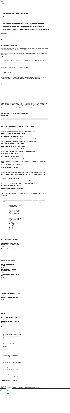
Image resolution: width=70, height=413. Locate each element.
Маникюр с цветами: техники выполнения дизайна (9, 307)
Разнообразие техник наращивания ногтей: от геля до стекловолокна (23, 23)
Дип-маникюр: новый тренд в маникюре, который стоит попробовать (23, 26)
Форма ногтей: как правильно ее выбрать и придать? (10, 322)
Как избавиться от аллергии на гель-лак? (9, 297)
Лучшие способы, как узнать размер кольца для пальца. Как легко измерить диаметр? (10, 284)
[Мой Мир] (6, 9)
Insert (7, 393)
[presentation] (4, 204)
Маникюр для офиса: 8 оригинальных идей (9, 170)
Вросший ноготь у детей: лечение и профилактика (8, 302)
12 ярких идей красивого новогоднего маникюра (11, 185)
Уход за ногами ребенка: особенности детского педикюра (12, 143)
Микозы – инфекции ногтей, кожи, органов (9, 160)
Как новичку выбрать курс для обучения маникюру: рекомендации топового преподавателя (9, 249)
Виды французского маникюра (7, 279)
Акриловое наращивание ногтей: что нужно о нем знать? (10, 275)
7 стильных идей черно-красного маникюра (10, 153)
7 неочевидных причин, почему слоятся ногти (10, 178)
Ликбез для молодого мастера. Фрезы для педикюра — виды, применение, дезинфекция (10, 244)
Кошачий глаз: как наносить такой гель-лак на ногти (10, 327)
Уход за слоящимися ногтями (11, 17)
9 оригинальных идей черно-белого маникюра (10, 164)
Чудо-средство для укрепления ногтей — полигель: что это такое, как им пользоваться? (18, 126)
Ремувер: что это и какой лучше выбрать (8, 344)
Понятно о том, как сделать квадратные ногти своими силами (13, 139)
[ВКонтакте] (0, 9)
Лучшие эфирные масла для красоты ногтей (10, 167)
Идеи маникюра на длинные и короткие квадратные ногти (12, 136)
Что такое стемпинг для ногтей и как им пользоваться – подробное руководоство (17, 149)
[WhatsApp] (5, 9)
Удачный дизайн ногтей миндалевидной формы (10, 293)
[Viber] (4, 9)
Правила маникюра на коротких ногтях (9, 235)
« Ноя (9, 221)
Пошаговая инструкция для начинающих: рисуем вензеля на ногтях (9, 270)
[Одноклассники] (1, 9)
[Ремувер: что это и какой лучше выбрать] (9, 343)
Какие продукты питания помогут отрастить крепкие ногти (12, 191)
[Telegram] (3, 9)
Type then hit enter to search (17, 388)
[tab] (4, 204)
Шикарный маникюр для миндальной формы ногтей (10, 255)
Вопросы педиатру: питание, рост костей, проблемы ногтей (13, 146)
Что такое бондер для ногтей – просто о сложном (8, 198)
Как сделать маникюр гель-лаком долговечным (17, 20)
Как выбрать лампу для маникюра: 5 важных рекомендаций (13, 133)
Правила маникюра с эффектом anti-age (9, 181)
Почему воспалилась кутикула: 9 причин (9, 289)
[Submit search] (7, 390)
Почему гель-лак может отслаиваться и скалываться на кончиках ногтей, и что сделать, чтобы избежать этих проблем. (23, 175)
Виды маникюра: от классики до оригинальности (7, 265)
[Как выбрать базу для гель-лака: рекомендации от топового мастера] (12, 335)
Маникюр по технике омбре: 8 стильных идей (10, 156)
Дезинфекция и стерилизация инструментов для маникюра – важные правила (26, 29)
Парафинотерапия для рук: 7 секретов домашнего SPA (12, 188)
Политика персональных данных (4, 383)
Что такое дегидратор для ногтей (8, 260)
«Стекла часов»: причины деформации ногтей (10, 239)
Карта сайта (2, 382)
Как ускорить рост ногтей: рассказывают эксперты (9, 313)
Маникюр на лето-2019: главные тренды (9, 317)
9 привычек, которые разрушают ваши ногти (10, 129)
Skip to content (2, 0)
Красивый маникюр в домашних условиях (15, 13)
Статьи (4, 36)
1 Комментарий (5, 342)
